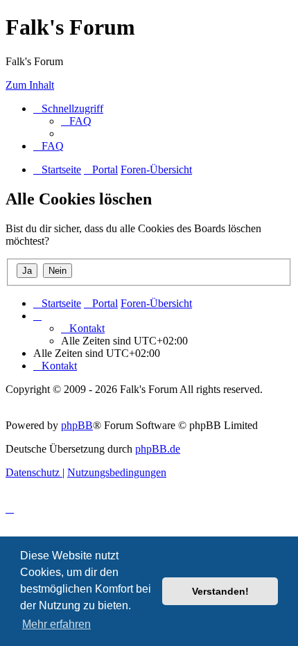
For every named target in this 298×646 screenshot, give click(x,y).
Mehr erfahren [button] (56, 624)
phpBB (77, 425)
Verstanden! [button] (220, 591)
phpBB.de (157, 449)
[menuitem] (76, 121)
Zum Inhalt (30, 85)
